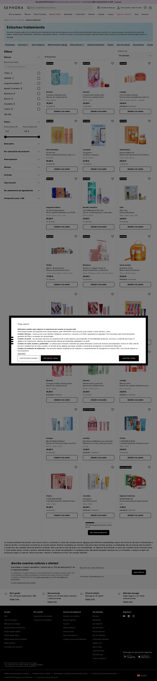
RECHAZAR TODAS (51, 358)
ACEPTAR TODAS (128, 358)
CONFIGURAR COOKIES (28, 358)
